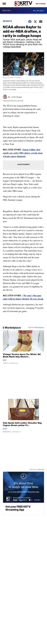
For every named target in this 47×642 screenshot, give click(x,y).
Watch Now (40, 3)
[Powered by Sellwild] (40, 469)
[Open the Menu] (4, 4)
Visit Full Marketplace (36, 327)
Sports (7, 21)
